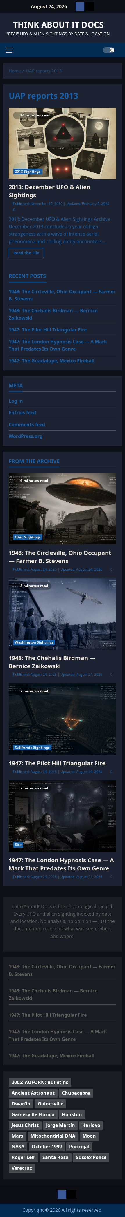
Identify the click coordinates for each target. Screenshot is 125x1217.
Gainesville (50, 1104)
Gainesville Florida (33, 1114)
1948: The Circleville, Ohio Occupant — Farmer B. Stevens (60, 557)
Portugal (79, 1146)
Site (18, 844)
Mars (17, 1136)
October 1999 (47, 1146)
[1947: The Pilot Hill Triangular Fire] (62, 719)
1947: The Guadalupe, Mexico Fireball (51, 361)
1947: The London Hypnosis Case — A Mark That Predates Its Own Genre (61, 864)
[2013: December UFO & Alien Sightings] (62, 143)
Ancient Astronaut (33, 1093)
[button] (9, 50)
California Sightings (32, 747)
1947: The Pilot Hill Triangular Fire (48, 330)
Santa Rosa (55, 1157)
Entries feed (22, 412)
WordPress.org (25, 436)
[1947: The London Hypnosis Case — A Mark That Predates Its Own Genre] (62, 816)
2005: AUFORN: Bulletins (40, 1082)
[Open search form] (120, 50)
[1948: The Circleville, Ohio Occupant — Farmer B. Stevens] (62, 508)
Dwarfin (21, 1104)
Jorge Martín (60, 1125)
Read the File (28, 254)
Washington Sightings (34, 642)
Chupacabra (76, 1093)
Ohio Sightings (28, 537)
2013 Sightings (27, 171)
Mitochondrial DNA (53, 1136)
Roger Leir (23, 1157)
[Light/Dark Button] (108, 50)
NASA (18, 1146)
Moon (89, 1136)
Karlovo (91, 1125)
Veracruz (22, 1168)
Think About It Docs (58, 24)
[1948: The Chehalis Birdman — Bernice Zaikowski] (62, 614)
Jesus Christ (25, 1125)
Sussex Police (91, 1157)
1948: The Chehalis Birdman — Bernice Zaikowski (52, 662)
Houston (72, 1114)
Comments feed (27, 424)
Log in (16, 401)
